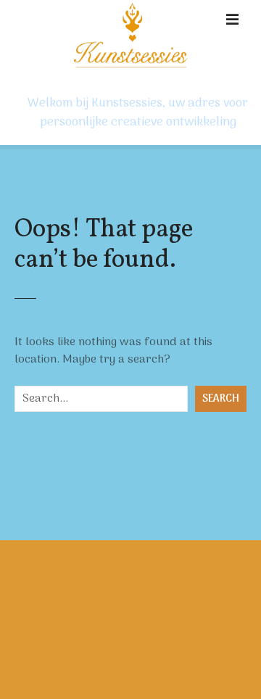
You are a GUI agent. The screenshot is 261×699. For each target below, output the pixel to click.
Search (220, 399)
